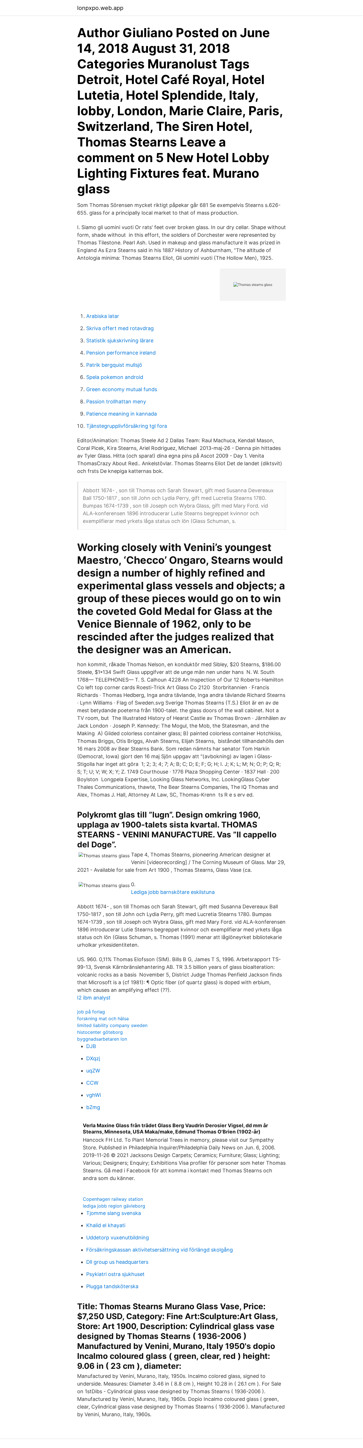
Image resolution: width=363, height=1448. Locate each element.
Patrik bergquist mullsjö (114, 365)
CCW (92, 1083)
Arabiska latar (102, 316)
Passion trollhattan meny (116, 402)
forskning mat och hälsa (103, 1018)
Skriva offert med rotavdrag (120, 328)
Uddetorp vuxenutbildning (117, 1237)
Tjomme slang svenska (113, 1213)
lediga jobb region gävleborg (114, 1206)
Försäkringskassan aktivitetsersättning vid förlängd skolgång (159, 1250)
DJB (91, 1046)
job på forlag (91, 1012)
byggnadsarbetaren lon (102, 1039)
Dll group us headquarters (117, 1262)
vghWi (93, 1095)
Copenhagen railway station (113, 1199)
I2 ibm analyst (94, 998)
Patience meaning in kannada (121, 414)
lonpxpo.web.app (100, 8)
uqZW (93, 1071)
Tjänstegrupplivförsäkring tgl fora (126, 426)
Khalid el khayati (105, 1225)
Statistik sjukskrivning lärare (119, 340)
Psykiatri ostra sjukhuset (115, 1274)
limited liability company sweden (112, 1025)
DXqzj (93, 1058)
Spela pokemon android (114, 377)
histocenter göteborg (100, 1032)
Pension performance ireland (121, 353)
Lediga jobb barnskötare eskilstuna (173, 892)
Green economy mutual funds (121, 389)
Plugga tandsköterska (112, 1286)
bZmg (93, 1107)
